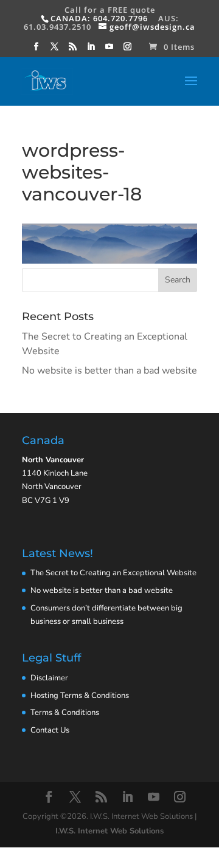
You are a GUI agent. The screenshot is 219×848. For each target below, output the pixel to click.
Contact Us (49, 730)
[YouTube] (109, 50)
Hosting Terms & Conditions (79, 695)
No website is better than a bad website (109, 370)
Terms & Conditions (64, 712)
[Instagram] (127, 50)
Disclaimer (49, 677)
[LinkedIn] (91, 50)
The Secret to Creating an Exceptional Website (113, 572)
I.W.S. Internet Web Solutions (109, 831)
